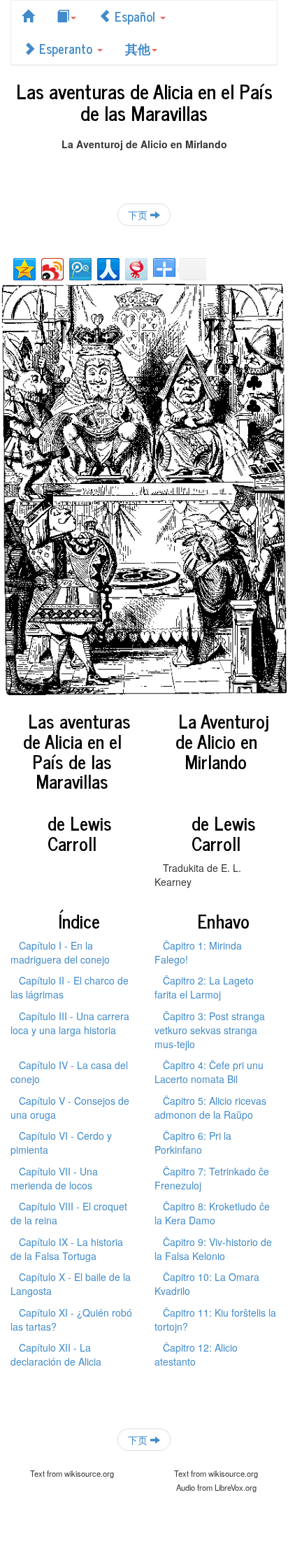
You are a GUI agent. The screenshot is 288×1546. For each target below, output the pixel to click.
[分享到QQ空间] (23, 267)
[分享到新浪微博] (51, 267)
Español (135, 16)
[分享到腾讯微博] (79, 267)
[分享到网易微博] (135, 267)
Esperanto (66, 48)
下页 (139, 215)
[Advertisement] (144, 168)
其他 (137, 48)
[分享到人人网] (107, 267)
